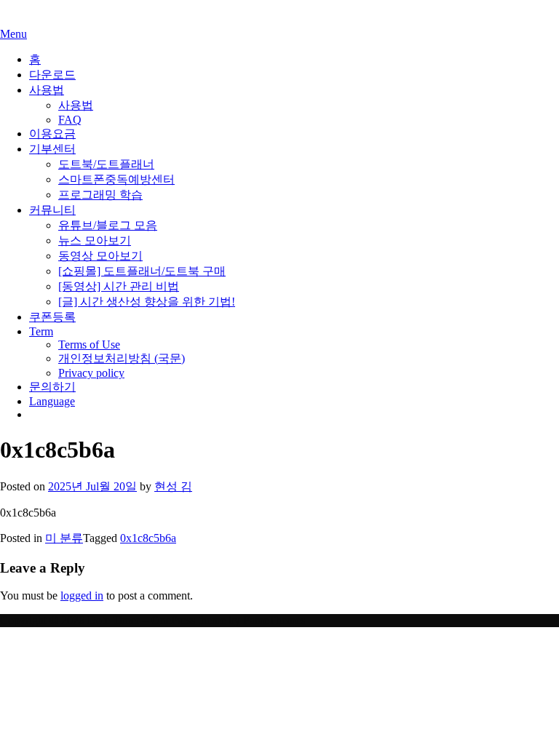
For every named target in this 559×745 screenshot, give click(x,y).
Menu (13, 34)
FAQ (70, 119)
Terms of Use (89, 344)
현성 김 (173, 486)
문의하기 (52, 387)
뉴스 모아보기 (94, 240)
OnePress (173, 620)
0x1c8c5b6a (148, 538)
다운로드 (52, 74)
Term (41, 331)
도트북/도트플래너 (106, 164)
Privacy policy (91, 373)
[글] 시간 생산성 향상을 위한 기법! (146, 301)
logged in (81, 595)
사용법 (46, 90)
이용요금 (52, 133)
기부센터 (52, 149)
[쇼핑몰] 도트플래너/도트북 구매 (142, 271)
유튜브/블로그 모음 (107, 225)
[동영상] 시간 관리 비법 (118, 286)
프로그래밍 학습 (100, 194)
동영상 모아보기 (100, 256)
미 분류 (64, 538)
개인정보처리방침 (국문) (121, 358)
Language (52, 401)
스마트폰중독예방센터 (116, 179)
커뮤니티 (52, 210)
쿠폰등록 (52, 317)
